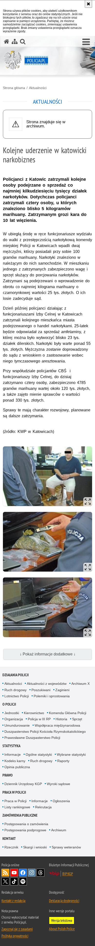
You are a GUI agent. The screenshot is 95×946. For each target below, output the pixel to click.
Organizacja (13, 719)
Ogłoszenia (61, 801)
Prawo (7, 775)
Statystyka (11, 745)
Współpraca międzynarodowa (57, 725)
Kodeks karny (14, 761)
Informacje (12, 754)
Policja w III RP (39, 719)
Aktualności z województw (46, 684)
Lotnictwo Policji (16, 696)
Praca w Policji (14, 792)
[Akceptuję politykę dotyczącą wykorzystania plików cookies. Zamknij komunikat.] (88, 4)
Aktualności (38, 88)
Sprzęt (77, 719)
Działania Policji (15, 674)
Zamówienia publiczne (20, 815)
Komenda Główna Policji (67, 713)
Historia (61, 719)
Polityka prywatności (14, 935)
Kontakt (9, 838)
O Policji (9, 704)
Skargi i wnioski (35, 847)
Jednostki (11, 713)
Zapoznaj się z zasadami (17, 928)
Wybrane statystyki (71, 754)
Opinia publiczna (17, 767)
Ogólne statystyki (39, 754)
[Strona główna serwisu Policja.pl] (6, 41)
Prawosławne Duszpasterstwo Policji (32, 738)
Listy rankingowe (17, 807)
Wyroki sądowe (58, 784)
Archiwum (58, 830)
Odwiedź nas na (14, 873)
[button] (86, 42)
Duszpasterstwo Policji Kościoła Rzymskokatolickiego (45, 731)
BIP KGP (67, 873)
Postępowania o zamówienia (26, 824)
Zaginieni (62, 690)
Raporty (63, 761)
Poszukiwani (40, 690)
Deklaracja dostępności (64, 900)
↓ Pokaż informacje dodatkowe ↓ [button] (48, 654)
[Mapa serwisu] (15, 41)
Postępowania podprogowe (25, 830)
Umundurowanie (17, 725)
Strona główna (14, 88)
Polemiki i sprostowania (52, 696)
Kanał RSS (5, 873)
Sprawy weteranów (66, 847)
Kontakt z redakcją (13, 900)
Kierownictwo (34, 713)
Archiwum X (80, 684)
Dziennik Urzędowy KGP (23, 784)
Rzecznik (11, 847)
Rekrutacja (43, 807)
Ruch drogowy (15, 690)
